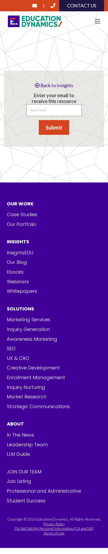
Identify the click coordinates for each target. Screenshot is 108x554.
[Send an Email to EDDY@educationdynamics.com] (34, 6)
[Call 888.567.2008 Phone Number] (53, 6)
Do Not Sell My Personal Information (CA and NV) (54, 528)
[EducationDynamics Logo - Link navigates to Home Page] (54, 21)
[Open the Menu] (97, 21)
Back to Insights (56, 85)
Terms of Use (54, 533)
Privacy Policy (54, 524)
